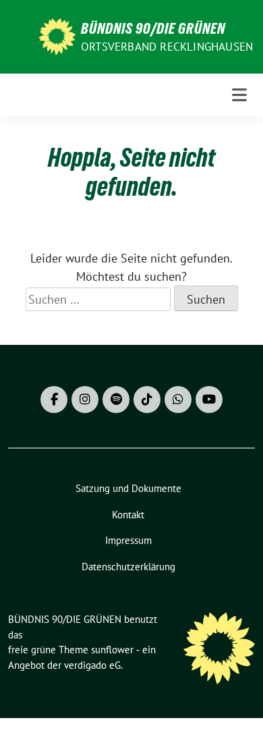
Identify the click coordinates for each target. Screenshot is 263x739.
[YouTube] (209, 399)
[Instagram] (84, 399)
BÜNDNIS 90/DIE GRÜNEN (153, 28)
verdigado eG (92, 665)
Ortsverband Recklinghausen (167, 46)
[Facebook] (53, 399)
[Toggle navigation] (239, 95)
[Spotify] (116, 399)
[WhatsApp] (178, 399)
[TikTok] (147, 399)
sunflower (112, 649)
